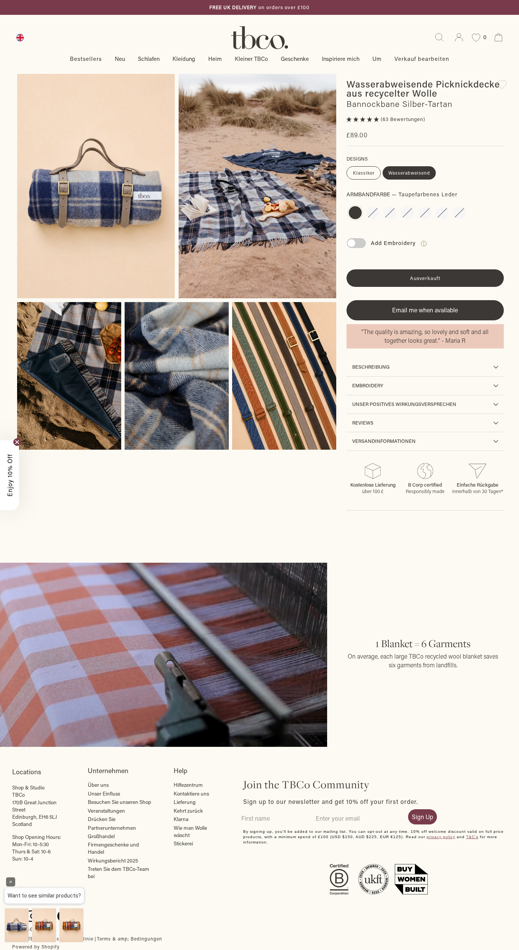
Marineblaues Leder (389, 212)
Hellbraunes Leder (424, 212)
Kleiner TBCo (251, 58)
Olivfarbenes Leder (407, 212)
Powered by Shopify (36, 947)
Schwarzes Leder (372, 212)
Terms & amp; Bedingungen (129, 939)
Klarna (181, 819)
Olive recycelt (442, 212)
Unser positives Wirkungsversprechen (404, 404)
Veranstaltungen (106, 810)
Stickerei (183, 843)
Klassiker (364, 173)
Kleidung (183, 58)
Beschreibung (370, 367)
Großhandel (101, 836)
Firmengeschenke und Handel (113, 848)
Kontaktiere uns (191, 793)
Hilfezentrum (188, 784)
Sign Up (422, 817)
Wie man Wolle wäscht (190, 831)
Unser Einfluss (104, 793)
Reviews (362, 423)
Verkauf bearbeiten (421, 58)
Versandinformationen (384, 441)
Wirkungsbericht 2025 (113, 860)
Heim (215, 58)
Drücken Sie (102, 819)
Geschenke (295, 58)
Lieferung (185, 802)
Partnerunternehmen (112, 827)
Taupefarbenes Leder (355, 212)
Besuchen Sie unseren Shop (119, 802)
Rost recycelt (459, 212)
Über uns (98, 784)
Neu (120, 58)
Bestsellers (86, 58)
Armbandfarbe (402, 194)
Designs (357, 159)
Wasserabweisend (409, 173)
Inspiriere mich (340, 58)
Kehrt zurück (188, 810)
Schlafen (149, 58)
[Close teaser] (17, 442)
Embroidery (367, 385)
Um (376, 58)
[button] (364, 119)
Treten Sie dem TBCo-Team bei (118, 873)
